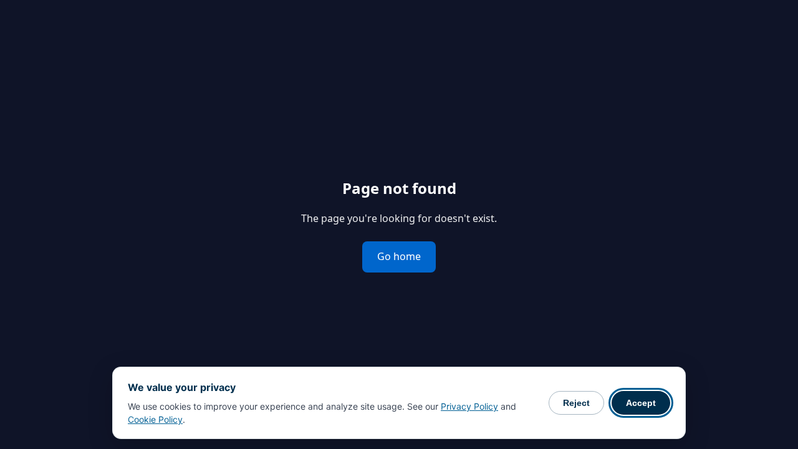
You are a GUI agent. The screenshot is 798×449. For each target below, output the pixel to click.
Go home (399, 256)
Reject (576, 403)
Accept (641, 403)
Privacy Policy (469, 406)
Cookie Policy (155, 419)
